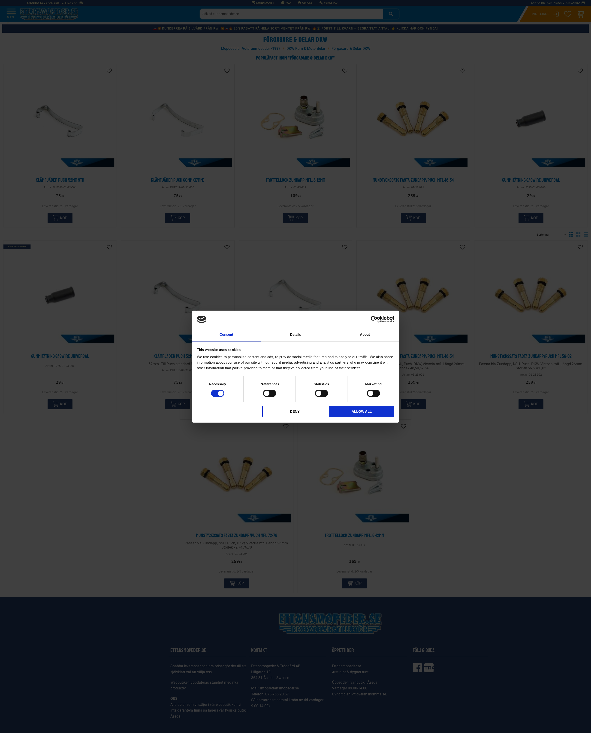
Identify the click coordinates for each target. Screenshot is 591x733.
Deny (295, 411)
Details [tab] (295, 334)
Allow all (362, 411)
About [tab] (365, 334)
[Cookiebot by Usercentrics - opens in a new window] (374, 319)
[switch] (269, 393)
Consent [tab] (226, 334)
